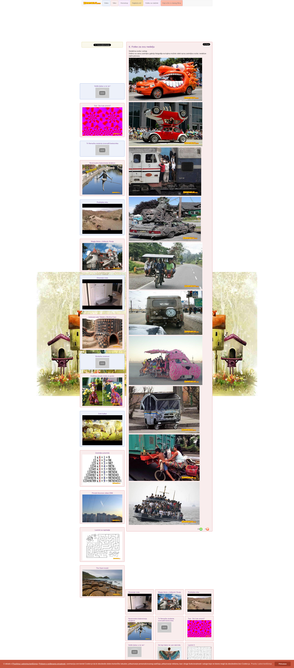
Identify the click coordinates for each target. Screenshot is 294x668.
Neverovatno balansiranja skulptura (102, 163)
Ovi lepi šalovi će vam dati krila (169, 645)
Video (106, 3)
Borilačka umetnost (102, 356)
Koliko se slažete (152, 3)
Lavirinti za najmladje (102, 530)
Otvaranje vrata (134, 592)
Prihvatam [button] (283, 664)
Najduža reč (136, 3)
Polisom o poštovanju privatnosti (52, 664)
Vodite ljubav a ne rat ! (136, 645)
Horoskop (124, 3)
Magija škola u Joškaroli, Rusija (169, 592)
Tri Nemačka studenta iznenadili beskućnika (166, 619)
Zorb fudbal (102, 414)
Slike (114, 3)
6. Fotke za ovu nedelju (142, 46)
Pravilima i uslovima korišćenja (25, 664)
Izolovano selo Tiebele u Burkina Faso (102, 317)
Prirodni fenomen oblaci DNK (102, 493)
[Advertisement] (147, 25)
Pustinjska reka (193, 592)
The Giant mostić (102, 568)
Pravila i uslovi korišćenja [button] (261, 664)
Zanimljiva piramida (102, 453)
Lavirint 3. (191, 645)
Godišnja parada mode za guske (102, 376)
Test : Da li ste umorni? (196, 619)
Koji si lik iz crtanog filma (172, 3)
